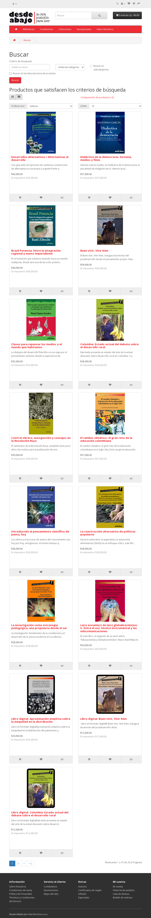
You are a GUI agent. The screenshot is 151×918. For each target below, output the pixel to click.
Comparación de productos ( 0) (97, 97)
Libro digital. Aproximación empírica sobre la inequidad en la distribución (40, 720)
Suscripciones (84, 29)
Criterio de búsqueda (20, 61)
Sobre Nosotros (105, 29)
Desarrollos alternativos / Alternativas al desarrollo (39, 158)
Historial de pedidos (123, 890)
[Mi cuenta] (123, 3)
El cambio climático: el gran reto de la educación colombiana (106, 439)
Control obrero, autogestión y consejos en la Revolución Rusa (41, 439)
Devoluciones (51, 890)
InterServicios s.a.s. (38, 914)
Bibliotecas (28, 29)
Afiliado (82, 893)
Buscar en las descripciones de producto (34, 73)
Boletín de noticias (122, 897)
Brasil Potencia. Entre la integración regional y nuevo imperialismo (36, 252)
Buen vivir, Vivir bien (94, 250)
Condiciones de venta (20, 890)
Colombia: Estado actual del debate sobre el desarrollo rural (109, 345)
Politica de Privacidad (20, 893)
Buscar (27, 40)
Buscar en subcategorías (101, 67)
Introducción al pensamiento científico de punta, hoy (40, 533)
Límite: (83, 106)
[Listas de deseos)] (129, 3)
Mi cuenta (118, 886)
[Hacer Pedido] (138, 3)
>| (30, 863)
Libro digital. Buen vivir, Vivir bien (103, 718)
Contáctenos (50, 886)
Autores (82, 886)
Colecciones (65, 29)
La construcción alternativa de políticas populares (108, 533)
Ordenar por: (18, 106)
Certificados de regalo (90, 890)
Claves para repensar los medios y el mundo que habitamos (36, 345)
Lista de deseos (121, 893)
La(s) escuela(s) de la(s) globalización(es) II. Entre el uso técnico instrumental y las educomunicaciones (108, 628)
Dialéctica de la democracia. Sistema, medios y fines (106, 158)
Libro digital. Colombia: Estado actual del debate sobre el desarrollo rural (39, 813)
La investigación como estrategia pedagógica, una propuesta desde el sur (39, 626)
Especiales (83, 897)
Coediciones (46, 29)
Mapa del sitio (51, 893)
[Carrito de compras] (134, 3)
